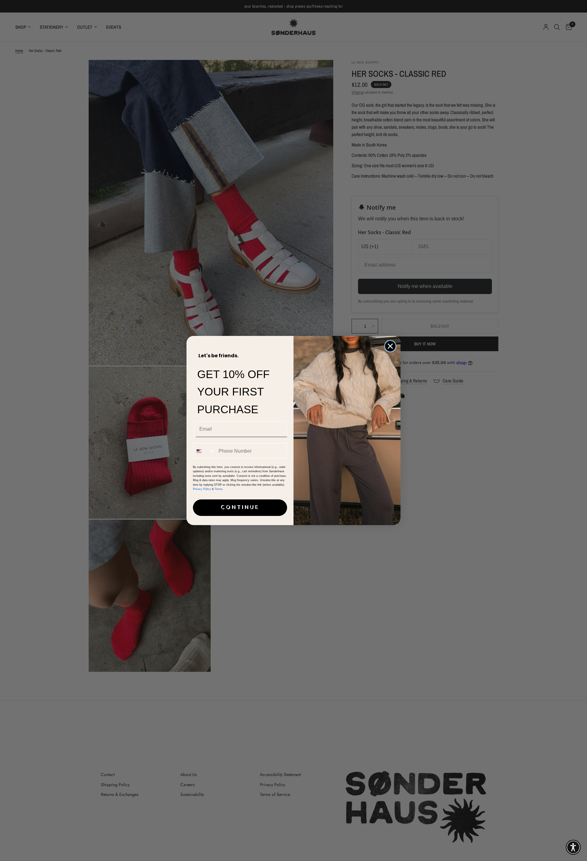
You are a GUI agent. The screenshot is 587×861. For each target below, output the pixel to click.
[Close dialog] (390, 346)
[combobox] (204, 450)
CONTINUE (240, 507)
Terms (219, 489)
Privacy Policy (202, 489)
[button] (573, 847)
